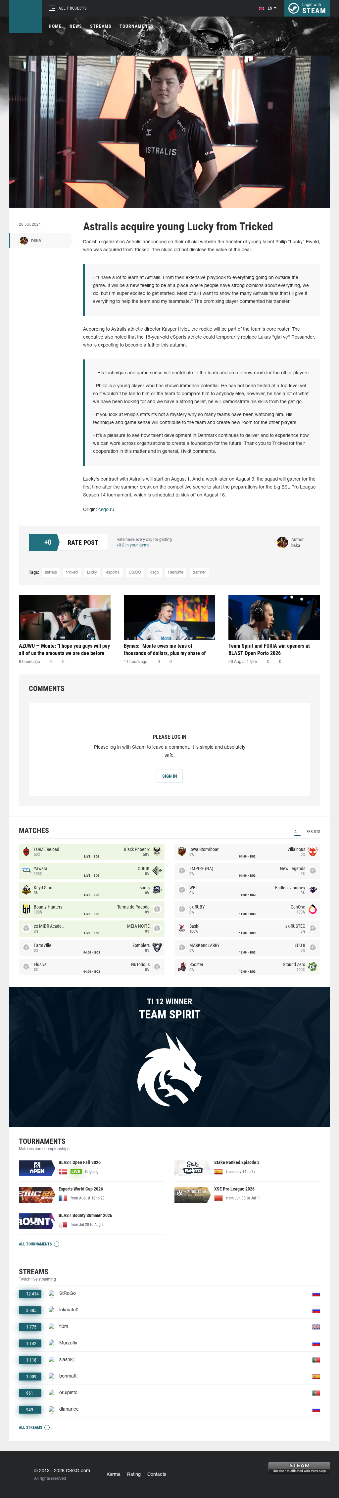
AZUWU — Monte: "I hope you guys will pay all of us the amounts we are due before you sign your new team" (64, 649)
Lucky (92, 572)
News (76, 26)
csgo (154, 572)
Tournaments (137, 26)
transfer (199, 572)
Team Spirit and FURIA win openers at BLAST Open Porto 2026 (269, 649)
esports (113, 572)
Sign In (169, 776)
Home (55, 26)
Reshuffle (175, 572)
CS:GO (135, 572)
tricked (72, 572)
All (297, 831)
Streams (101, 26)
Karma (114, 1475)
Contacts (156, 1475)
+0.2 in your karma (133, 545)
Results (313, 831)
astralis (51, 572)
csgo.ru (106, 510)
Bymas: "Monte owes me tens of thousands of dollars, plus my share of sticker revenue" (165, 649)
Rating (134, 1475)
